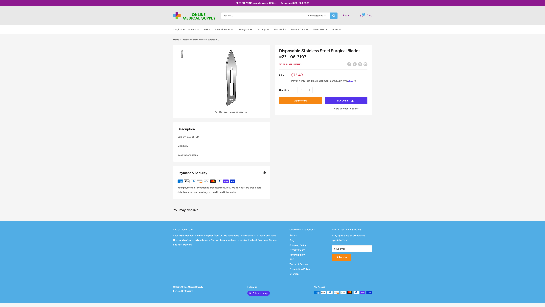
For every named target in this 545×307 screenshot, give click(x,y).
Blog (292, 240)
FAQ (292, 259)
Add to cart (300, 100)
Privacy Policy (297, 249)
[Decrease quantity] (294, 90)
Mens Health (320, 29)
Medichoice (280, 29)
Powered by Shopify (183, 291)
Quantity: (284, 90)
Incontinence (222, 29)
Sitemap (294, 273)
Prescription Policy (300, 269)
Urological (243, 29)
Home (176, 39)
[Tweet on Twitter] (360, 64)
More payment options (346, 108)
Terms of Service (299, 264)
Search (293, 235)
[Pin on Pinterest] (355, 64)
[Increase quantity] (309, 90)
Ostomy (261, 29)
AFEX (207, 29)
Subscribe (341, 257)
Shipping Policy (298, 245)
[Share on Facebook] (349, 64)
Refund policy (297, 254)
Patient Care (298, 29)
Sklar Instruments (290, 64)
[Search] (334, 16)
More (335, 29)
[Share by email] (365, 64)
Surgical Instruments (184, 29)
